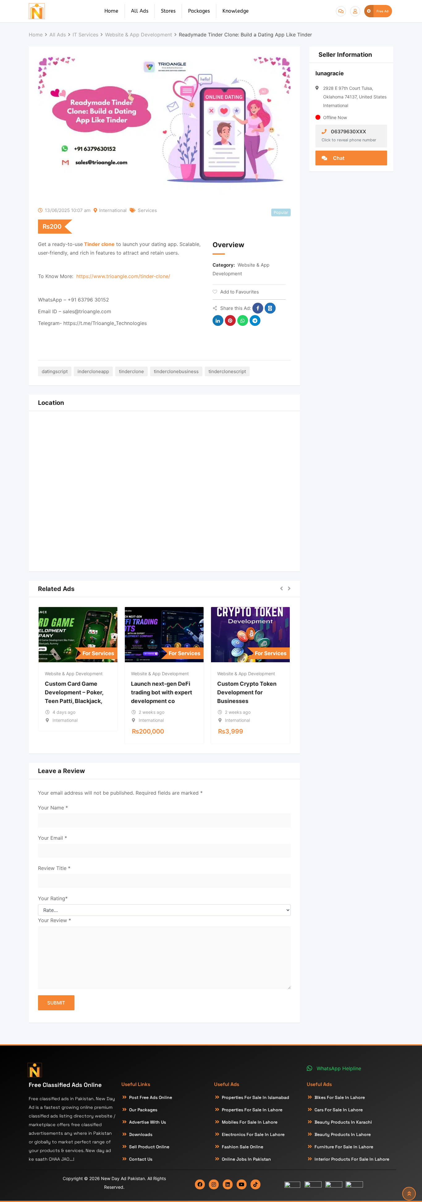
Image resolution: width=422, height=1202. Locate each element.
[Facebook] (200, 1184)
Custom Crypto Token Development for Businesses (246, 692)
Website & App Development (74, 673)
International (113, 210)
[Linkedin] (228, 1184)
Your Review (54, 920)
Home (111, 11)
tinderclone (131, 371)
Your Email (52, 838)
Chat (338, 158)
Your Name (53, 808)
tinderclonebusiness (176, 371)
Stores (168, 11)
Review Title (54, 868)
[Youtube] (242, 1184)
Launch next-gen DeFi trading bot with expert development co (161, 692)
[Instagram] (214, 1184)
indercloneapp (93, 371)
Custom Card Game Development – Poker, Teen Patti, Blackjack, (74, 692)
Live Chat (341, 11)
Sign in (355, 11)
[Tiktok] (255, 1184)
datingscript (55, 371)
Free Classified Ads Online (65, 1085)
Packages (199, 11)
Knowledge (235, 11)
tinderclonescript (227, 371)
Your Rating (53, 898)
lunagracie (329, 73)
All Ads (139, 11)
